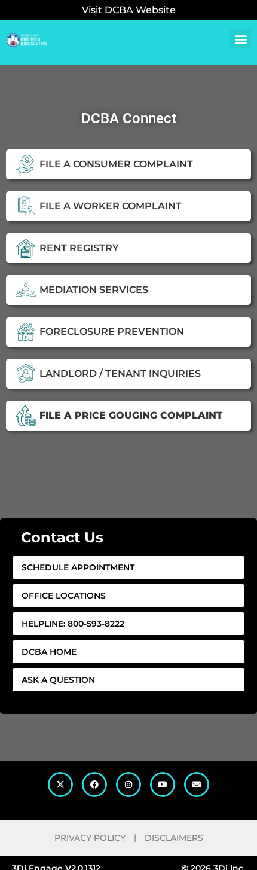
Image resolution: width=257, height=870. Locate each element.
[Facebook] (94, 784)
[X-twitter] (60, 784)
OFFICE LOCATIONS (64, 595)
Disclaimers (174, 837)
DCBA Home (49, 651)
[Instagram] (128, 784)
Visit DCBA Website (129, 10)
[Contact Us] (196, 784)
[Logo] (27, 33)
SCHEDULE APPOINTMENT (78, 567)
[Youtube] (162, 784)
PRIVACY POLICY (90, 837)
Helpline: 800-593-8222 (73, 623)
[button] (240, 38)
